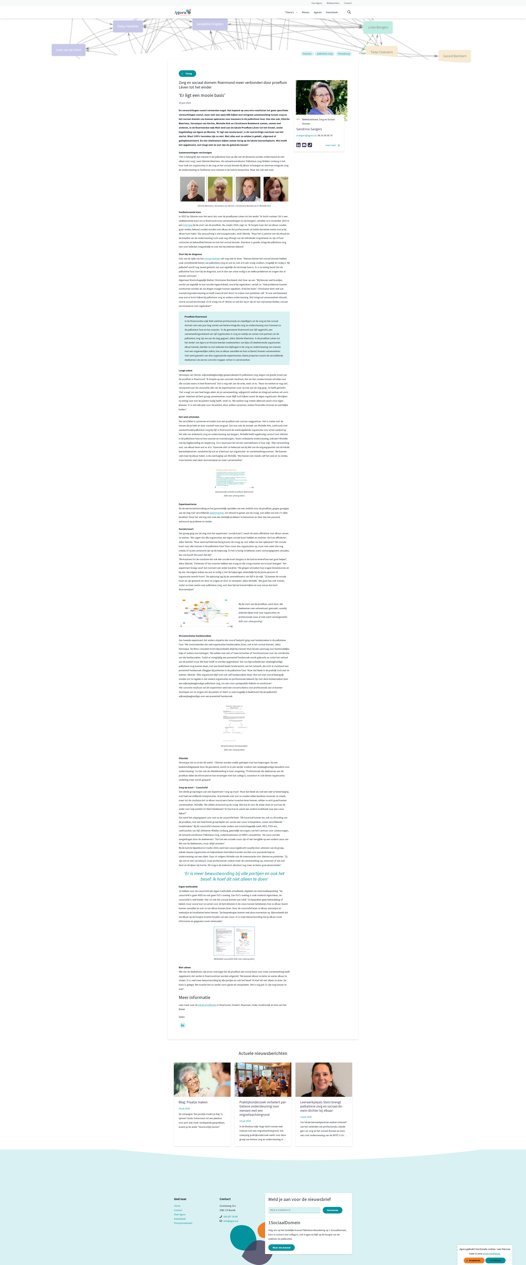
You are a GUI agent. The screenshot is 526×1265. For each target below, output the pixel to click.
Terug (188, 73)
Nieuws (305, 12)
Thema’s (289, 12)
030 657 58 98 (231, 1216)
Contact (348, 3)
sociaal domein (212, 258)
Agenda (318, 12)
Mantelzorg (344, 53)
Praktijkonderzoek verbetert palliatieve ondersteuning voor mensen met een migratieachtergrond (262, 1108)
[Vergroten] (251, 469)
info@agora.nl (231, 1221)
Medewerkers (333, 3)
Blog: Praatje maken (193, 1102)
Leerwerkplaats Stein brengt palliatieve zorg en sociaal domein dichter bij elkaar (321, 1106)
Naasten (307, 53)
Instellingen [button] (495, 1260)
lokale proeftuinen (207, 1005)
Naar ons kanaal (281, 1247)
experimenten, (217, 512)
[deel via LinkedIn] (182, 1025)
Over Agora (316, 3)
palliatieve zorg (325, 53)
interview (187, 225)
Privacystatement (183, 1223)
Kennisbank (332, 12)
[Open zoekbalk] (349, 12)
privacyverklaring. (492, 1253)
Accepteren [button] (474, 1260)
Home (177, 1205)
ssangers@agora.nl (306, 135)
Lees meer (330, 145)
